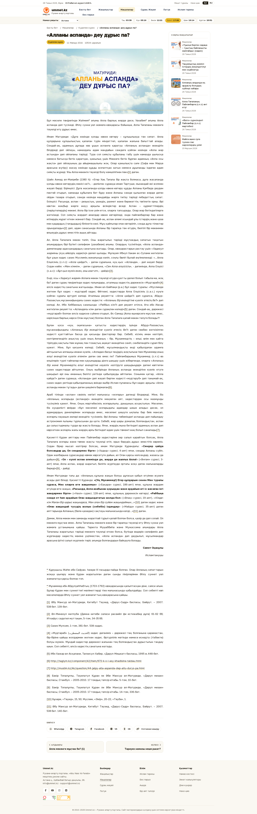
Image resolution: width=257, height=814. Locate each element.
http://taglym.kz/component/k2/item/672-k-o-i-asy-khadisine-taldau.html (96, 660)
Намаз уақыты (50, 20)
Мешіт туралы (181, 3)
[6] (110, 387)
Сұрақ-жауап (106, 785)
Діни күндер (185, 785)
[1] (129, 172)
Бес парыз (88, 14)
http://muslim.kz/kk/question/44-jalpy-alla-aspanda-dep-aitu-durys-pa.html (98, 668)
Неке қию (195, 3)
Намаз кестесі (186, 774)
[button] (105, 81)
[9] (58, 468)
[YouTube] (52, 790)
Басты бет (85, 9)
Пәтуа (166, 9)
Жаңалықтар (105, 9)
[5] (126, 309)
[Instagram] (59, 790)
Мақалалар (127, 9)
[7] (158, 429)
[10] (137, 502)
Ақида (143, 785)
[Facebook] (45, 790)
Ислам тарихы (186, 9)
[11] (135, 511)
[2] (65, 228)
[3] (111, 270)
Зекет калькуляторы (190, 779)
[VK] (66, 790)
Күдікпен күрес (55, 42)
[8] (57, 459)
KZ (205, 3)
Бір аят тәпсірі (147, 791)
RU (211, 3)
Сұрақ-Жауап (148, 9)
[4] (161, 282)
